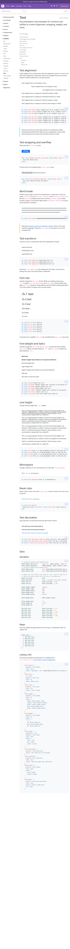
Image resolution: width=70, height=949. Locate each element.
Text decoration (24, 56)
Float (4, 56)
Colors (5, 48)
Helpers (6, 35)
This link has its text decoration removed (35, 533)
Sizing (5, 68)
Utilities (6, 39)
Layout (5, 23)
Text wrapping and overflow (27, 39)
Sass (21, 58)
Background (6, 44)
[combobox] (14, 11)
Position (5, 63)
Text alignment (24, 37)
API (4, 41)
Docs (12, 6)
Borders (5, 46)
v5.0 (65, 11)
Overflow (5, 61)
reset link (36, 499)
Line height (23, 50)
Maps (22, 62)
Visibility (5, 78)
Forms (5, 29)
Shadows (6, 66)
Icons (25, 6)
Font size (22, 45)
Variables (23, 60)
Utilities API (24, 64)
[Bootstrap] (2, 6)
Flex (4, 53)
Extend (5, 81)
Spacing (5, 71)
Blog (29, 6)
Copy (66, 108)
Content (6, 26)
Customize (7, 20)
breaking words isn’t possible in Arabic (40, 226)
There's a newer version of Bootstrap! (35, 2)
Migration (6, 88)
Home (8, 6)
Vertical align (7, 76)
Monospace (23, 52)
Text (4, 73)
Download (64, 6)
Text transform (24, 43)
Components (7, 32)
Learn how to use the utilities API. (44, 660)
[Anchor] (37, 70)
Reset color (23, 54)
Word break (23, 41)
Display (5, 51)
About (5, 84)
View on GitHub (63, 18)
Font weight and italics (26, 47)
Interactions (6, 58)
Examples (19, 6)
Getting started (8, 17)
